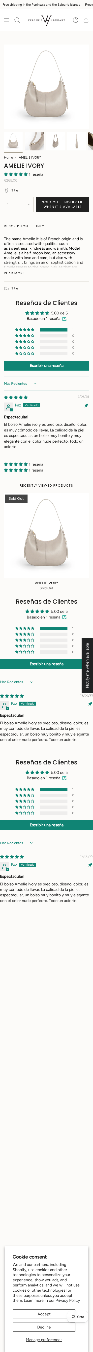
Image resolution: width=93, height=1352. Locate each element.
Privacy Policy (68, 1300)
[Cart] (86, 20)
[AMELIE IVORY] (46, 535)
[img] (16, 397)
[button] (16, 174)
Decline (44, 1327)
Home (8, 157)
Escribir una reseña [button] (46, 365)
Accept (44, 1314)
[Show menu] (6, 20)
